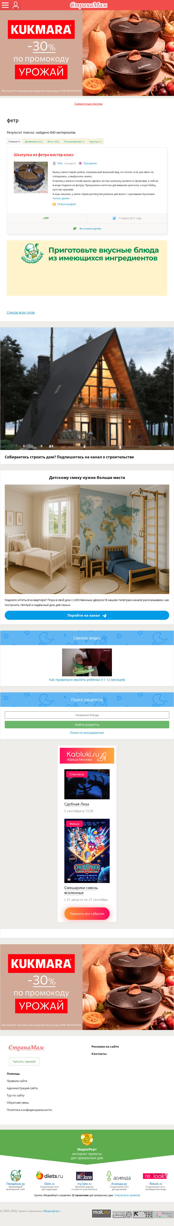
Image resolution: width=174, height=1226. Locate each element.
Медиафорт (51, 1211)
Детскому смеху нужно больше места (87, 477)
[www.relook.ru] (156, 1181)
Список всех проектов (127, 1195)
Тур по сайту (15, 1095)
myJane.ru (84, 1184)
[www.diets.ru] (49, 1181)
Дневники (34, 141)
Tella (60, 163)
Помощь (13, 1074)
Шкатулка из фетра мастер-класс (44, 154)
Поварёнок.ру (15, 1184)
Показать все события (87, 913)
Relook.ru (156, 1184)
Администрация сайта (22, 1088)
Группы (95, 141)
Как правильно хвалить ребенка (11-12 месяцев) (87, 679)
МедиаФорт (87, 1149)
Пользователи (74, 141)
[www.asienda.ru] (119, 1181)
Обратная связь (18, 1103)
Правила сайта (17, 1081)
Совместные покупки (89, 104)
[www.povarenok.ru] (15, 1181)
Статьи (14, 141)
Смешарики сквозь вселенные (81, 890)
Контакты (99, 1054)
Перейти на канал (84, 615)
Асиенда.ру (119, 1184)
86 (90, 228)
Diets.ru (49, 1184)
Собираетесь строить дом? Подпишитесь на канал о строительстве (69, 456)
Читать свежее (24, 1061)
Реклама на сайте (105, 1046)
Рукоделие (90, 163)
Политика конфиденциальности (29, 1110)
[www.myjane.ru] (84, 1181)
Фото (53, 141)
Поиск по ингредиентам (87, 733)
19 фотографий (66, 204)
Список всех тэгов (21, 312)
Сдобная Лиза (76, 804)
